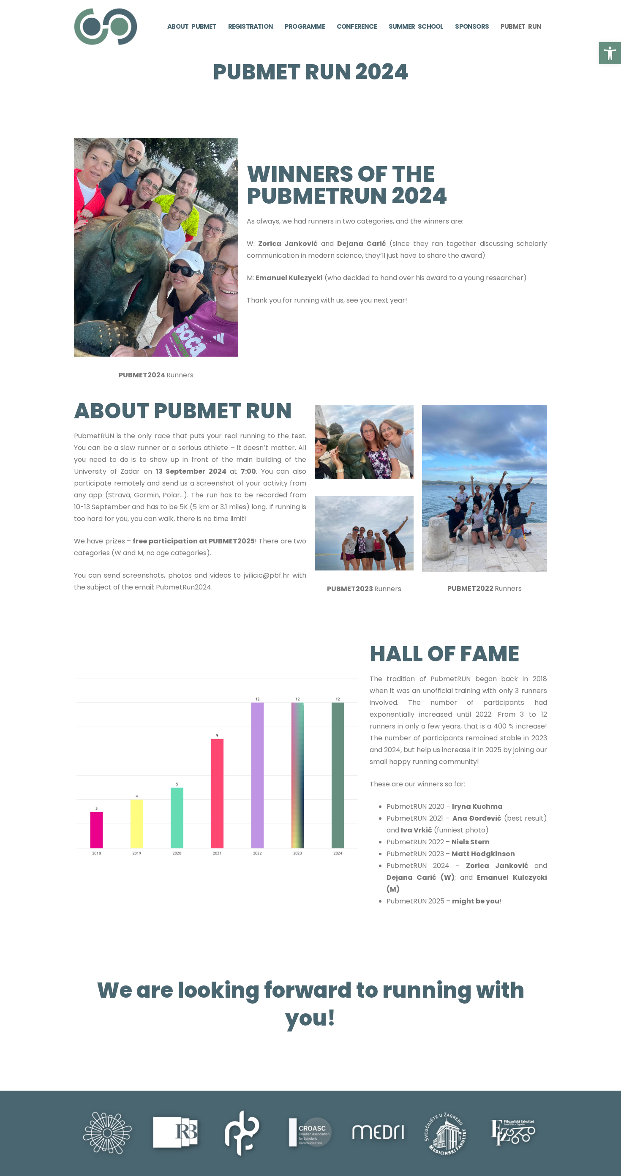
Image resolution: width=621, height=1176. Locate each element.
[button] (610, 53)
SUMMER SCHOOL (416, 26)
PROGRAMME (305, 26)
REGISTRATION (250, 26)
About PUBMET (191, 26)
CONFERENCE (357, 26)
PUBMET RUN (521, 26)
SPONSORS (472, 26)
